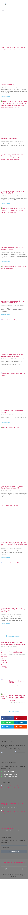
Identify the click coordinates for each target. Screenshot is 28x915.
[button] (3, 10)
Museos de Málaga (7, 84)
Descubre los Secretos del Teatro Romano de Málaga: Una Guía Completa (13, 643)
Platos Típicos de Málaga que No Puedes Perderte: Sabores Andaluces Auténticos (17, 698)
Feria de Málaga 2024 (16, 652)
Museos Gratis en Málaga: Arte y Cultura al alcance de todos (12, 355)
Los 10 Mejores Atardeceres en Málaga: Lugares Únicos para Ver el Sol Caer (13, 609)
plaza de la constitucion (9, 138)
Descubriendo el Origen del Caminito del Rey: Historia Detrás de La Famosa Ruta (14, 543)
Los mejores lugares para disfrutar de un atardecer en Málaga (13, 302)
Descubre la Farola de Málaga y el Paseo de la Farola (12, 192)
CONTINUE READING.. (5, 96)
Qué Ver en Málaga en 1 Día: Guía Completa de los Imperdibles (12, 487)
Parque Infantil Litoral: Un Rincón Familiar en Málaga (12, 248)
